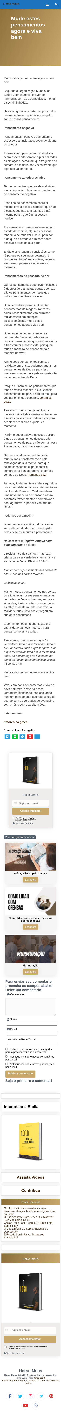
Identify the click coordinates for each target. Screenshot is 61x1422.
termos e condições (23, 821)
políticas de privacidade (25, 819)
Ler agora (30, 879)
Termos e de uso (36, 1380)
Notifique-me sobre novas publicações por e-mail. (29, 1065)
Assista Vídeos (30, 1177)
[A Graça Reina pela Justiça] (30, 870)
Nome (13, 1019)
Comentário (17, 994)
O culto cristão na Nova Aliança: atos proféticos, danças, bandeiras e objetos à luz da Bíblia (29, 1211)
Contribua (30, 1190)
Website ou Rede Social (21, 1039)
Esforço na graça (15, 722)
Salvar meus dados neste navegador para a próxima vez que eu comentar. (28, 1050)
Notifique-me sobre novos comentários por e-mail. (29, 1058)
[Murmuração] (30, 962)
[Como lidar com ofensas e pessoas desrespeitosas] (30, 914)
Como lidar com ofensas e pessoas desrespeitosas (30, 919)
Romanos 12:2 (37, 474)
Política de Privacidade (14, 1380)
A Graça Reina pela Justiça (30, 873)
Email (13, 1029)
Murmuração (30, 965)
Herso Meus (11, 4)
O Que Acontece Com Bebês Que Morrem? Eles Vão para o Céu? (29, 1218)
